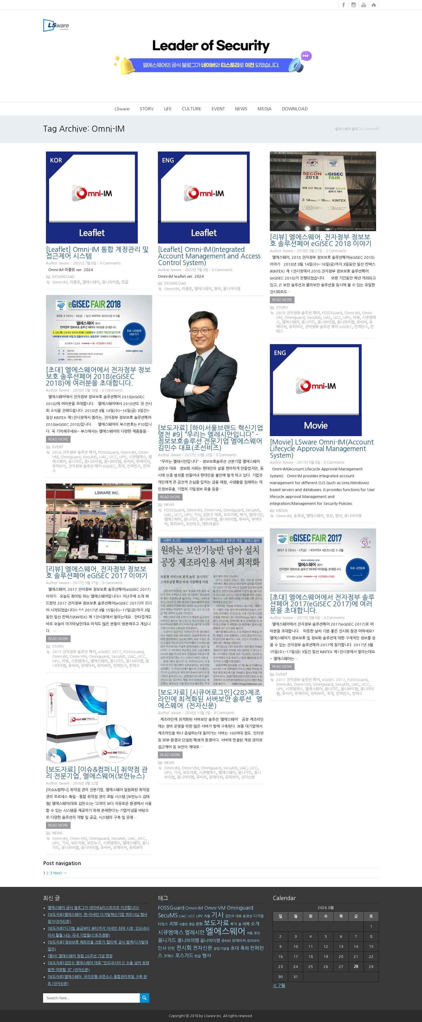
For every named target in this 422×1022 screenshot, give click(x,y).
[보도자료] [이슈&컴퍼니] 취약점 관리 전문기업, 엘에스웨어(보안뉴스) (97, 772)
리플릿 (75, 282)
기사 (197, 515)
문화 (199, 924)
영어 (217, 289)
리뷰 (356, 317)
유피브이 (296, 327)
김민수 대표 (212, 515)
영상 (329, 516)
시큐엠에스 (137, 457)
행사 (206, 955)
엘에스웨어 (91, 282)
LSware (122, 109)
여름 (250, 933)
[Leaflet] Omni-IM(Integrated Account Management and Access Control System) (209, 256)
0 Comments (110, 263)
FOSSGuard (332, 313)
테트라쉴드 (210, 524)
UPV (347, 317)
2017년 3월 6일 (308, 618)
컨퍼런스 (361, 327)
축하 (244, 948)
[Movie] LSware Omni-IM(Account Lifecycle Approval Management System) (322, 449)
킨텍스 (134, 666)
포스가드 (184, 955)
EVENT (218, 109)
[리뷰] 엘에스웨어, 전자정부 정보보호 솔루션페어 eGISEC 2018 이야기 (321, 240)
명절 (192, 924)
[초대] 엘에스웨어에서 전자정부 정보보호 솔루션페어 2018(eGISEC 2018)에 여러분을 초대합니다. (98, 376)
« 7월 (279, 985)
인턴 (171, 948)
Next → (59, 873)
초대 (121, 466)
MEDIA (265, 109)
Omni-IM (59, 282)
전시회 (184, 948)
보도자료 (230, 515)
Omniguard (294, 317)
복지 (243, 515)
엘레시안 (256, 515)
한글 (124, 282)
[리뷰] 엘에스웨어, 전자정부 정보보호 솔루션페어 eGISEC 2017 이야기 (97, 572)
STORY (147, 109)
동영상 (299, 516)
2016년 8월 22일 (85, 783)
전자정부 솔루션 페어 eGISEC (328, 327)
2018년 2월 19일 (85, 390)
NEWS (241, 109)
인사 (162, 948)
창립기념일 (221, 948)
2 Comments (336, 251)
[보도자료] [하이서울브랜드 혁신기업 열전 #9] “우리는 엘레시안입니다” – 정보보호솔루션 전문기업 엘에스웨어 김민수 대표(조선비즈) (210, 438)
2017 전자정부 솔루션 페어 (74, 652)
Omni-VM (212, 510)
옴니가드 (308, 322)
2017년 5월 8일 (308, 462)
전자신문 (248, 777)
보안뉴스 (94, 843)
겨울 (207, 916)
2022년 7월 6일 (84, 263)
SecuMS (314, 317)
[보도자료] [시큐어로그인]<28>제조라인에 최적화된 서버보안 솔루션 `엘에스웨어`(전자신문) (210, 699)
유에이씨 (143, 461)
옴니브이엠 (326, 322)
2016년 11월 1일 (197, 713)
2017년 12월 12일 (198, 455)
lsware (64, 263)
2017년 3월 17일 (85, 583)
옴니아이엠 (110, 282)
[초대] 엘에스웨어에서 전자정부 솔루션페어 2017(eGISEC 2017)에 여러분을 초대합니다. (322, 604)
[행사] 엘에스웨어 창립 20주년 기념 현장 (80, 956)
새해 (246, 924)
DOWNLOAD (295, 109)
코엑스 (169, 956)
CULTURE (191, 109)
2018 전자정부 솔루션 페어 (298, 313)
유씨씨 (362, 322)
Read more (282, 300)
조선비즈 (193, 524)
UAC (327, 317)
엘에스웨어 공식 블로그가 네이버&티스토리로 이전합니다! (93, 908)
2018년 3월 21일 (309, 251)
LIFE (168, 109)
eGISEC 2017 (109, 652)
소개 (255, 924)
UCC (337, 317)
